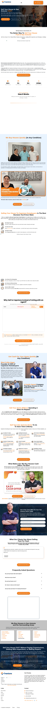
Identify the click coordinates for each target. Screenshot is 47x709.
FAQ (1, 697)
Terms (13, 707)
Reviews (2, 695)
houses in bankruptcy (41, 434)
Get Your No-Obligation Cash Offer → (23, 340)
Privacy (18, 707)
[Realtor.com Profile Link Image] (36, 700)
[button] (21, 2)
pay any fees (9, 228)
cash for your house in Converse (31, 656)
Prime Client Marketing (11, 685)
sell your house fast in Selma (31, 655)
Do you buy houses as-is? (10, 581)
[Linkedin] (29, 700)
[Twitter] (25, 700)
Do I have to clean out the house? (12, 584)
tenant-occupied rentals (25, 442)
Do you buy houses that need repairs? (13, 573)
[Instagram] (33, 700)
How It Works (3, 690)
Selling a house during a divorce (25, 449)
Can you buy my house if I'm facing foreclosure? (15, 588)
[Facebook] (27, 700)
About (2, 692)
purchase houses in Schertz (7, 655)
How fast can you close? (10, 577)
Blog (1, 698)
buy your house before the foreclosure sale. (24, 436)
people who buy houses (36, 389)
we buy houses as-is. (41, 443)
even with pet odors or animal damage (9, 436)
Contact (2, 700)
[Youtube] (31, 700)
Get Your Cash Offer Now (23, 125)
